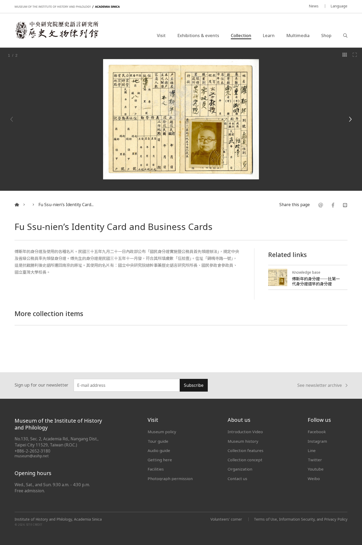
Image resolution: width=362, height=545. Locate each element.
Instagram (317, 441)
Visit (161, 35)
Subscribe (194, 385)
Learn (269, 35)
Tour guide (158, 441)
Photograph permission (170, 478)
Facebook (317, 431)
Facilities (156, 469)
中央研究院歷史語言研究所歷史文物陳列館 (56, 30)
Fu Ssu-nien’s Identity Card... (66, 205)
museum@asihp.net (32, 455)
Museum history (243, 441)
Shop (326, 35)
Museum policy (162, 431)
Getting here (160, 459)
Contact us (237, 478)
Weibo (314, 478)
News (314, 5)
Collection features (245, 450)
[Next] (350, 119)
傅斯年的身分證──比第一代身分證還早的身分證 (316, 281)
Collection (241, 35)
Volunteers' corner (226, 519)
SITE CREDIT (34, 525)
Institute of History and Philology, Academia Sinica (58, 519)
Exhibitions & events (198, 35)
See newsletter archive (319, 386)
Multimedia (298, 35)
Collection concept (245, 459)
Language (338, 5)
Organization (240, 469)
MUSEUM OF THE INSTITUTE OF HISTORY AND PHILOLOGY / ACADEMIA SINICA (67, 6)
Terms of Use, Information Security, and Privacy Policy (300, 519)
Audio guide (159, 450)
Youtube (316, 469)
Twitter (315, 459)
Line (312, 450)
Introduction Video (245, 431)
